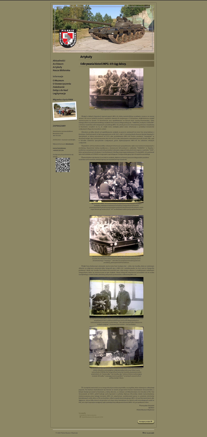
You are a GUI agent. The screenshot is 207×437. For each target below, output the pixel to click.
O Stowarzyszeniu (62, 83)
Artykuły (57, 67)
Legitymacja (59, 93)
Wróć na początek (148, 433)
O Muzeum (58, 80)
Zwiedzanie (58, 87)
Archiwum (58, 63)
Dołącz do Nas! (60, 90)
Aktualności (59, 60)
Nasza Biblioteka (61, 70)
